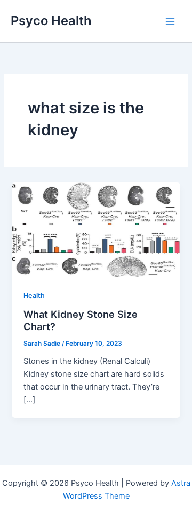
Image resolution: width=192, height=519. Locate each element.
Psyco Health (51, 20)
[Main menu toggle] (170, 21)
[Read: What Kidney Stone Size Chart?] (96, 229)
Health (34, 296)
